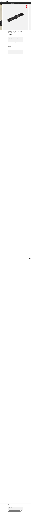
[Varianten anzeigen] (1, 29)
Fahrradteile (14, 31)
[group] (15, 17)
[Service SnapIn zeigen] (30, 258)
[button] (26, 6)
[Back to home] (5, 1)
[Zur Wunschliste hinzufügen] (22, 511)
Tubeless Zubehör (19, 31)
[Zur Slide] (7, 29)
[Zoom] (15, 17)
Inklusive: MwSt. (10, 507)
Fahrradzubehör (10, 31)
